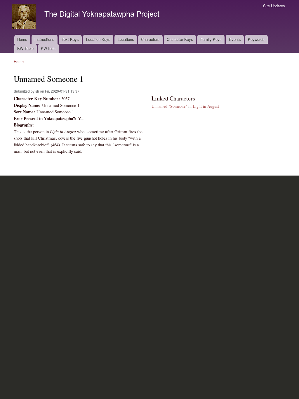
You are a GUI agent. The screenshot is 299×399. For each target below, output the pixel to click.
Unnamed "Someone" (169, 106)
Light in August (206, 106)
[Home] (24, 17)
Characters (150, 39)
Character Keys (180, 39)
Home (22, 39)
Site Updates (274, 5)
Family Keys (211, 39)
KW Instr (48, 48)
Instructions (44, 39)
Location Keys (98, 39)
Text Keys (70, 39)
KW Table (25, 48)
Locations (126, 39)
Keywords (256, 39)
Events (235, 39)
